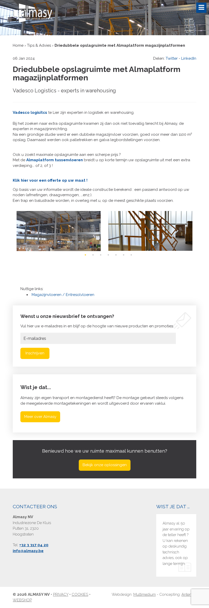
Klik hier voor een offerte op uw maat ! (50, 180)
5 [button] (116, 254)
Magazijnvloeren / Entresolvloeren (63, 294)
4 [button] (108, 254)
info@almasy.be (28, 551)
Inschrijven (34, 353)
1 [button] (85, 254)
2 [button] (93, 254)
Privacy (60, 594)
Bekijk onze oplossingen (105, 465)
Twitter (172, 58)
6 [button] (123, 254)
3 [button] (100, 254)
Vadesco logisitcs (30, 112)
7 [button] (131, 254)
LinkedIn (188, 58)
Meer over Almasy (40, 416)
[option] (59, 231)
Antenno (188, 594)
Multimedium (144, 594)
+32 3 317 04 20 (33, 545)
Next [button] (195, 230)
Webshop (22, 600)
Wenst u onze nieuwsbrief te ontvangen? (67, 316)
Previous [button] (14, 230)
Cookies (80, 594)
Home (18, 45)
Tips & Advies (39, 45)
